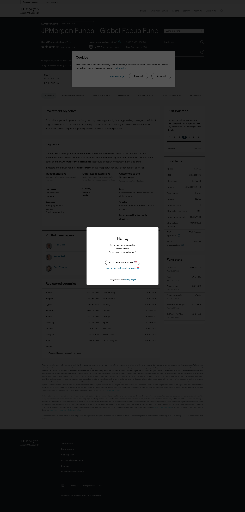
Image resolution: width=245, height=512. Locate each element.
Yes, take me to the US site (120, 262)
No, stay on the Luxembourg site (121, 268)
